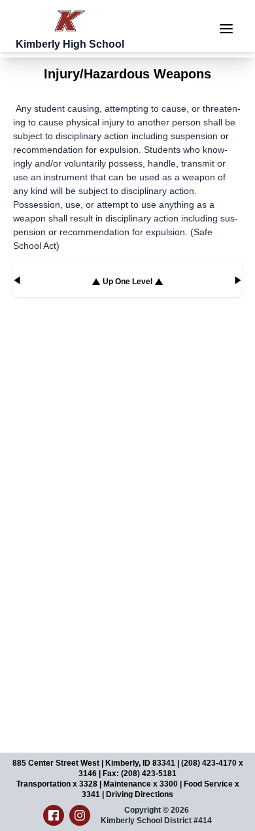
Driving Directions (139, 794)
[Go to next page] (238, 280)
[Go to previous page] (17, 280)
